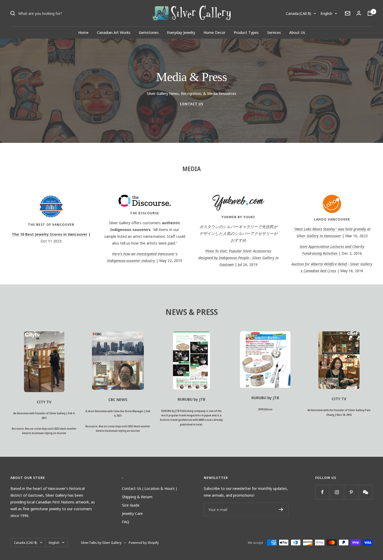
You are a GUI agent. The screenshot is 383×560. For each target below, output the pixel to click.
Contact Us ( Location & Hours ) (149, 488)
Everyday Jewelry (181, 32)
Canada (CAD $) (298, 13)
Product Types (246, 32)
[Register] (281, 509)
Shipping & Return (137, 496)
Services (274, 32)
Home (83, 32)
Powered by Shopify (144, 542)
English (326, 13)
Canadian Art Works (114, 32)
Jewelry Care (132, 513)
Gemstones (149, 32)
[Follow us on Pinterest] (351, 492)
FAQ (125, 521)
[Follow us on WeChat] (365, 492)
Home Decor (214, 32)
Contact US (191, 103)
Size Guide (130, 505)
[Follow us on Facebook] (322, 492)
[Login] (358, 13)
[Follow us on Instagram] (337, 492)
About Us (297, 32)
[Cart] (370, 13)
